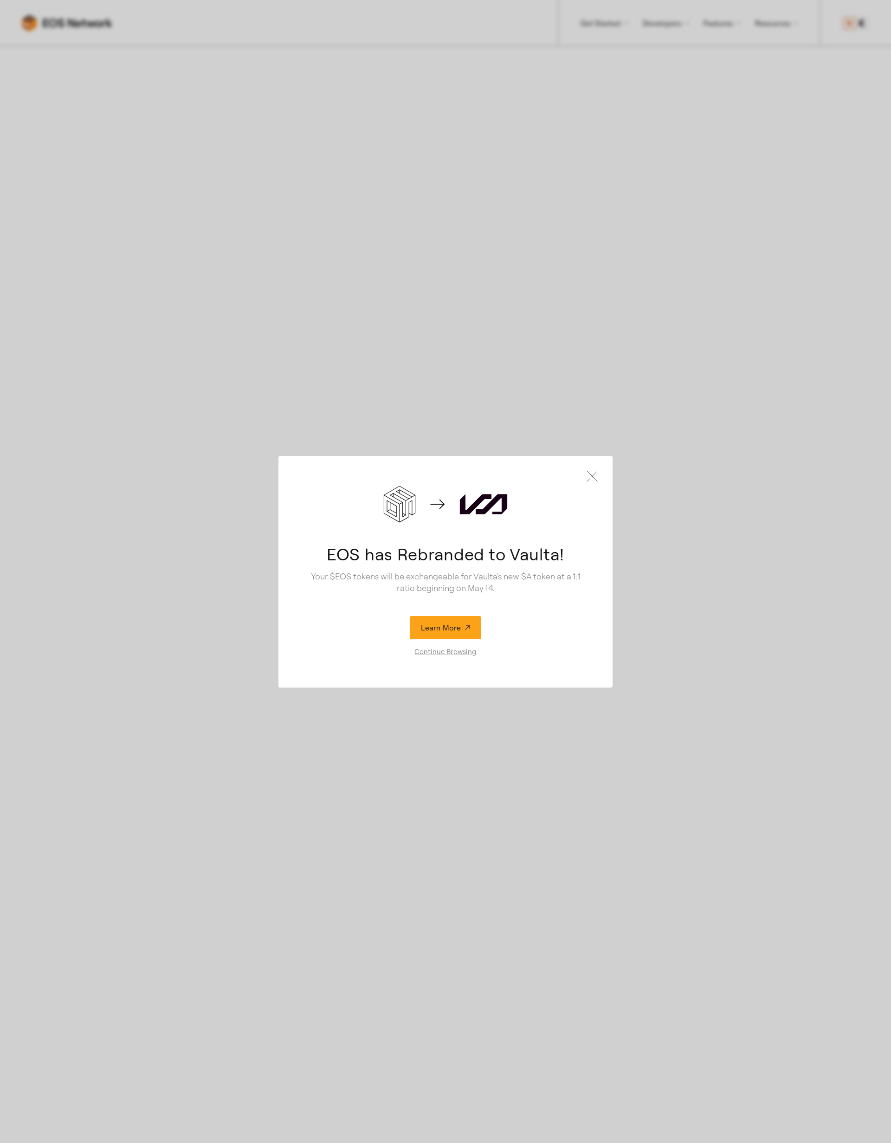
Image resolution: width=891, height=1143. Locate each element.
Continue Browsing (445, 651)
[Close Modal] (592, 476)
